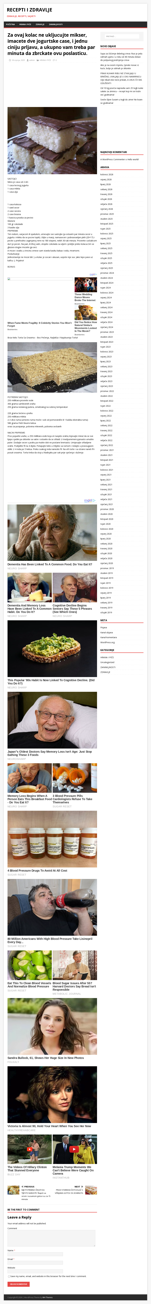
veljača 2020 (106, 558)
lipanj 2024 (105, 302)
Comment (12, 1228)
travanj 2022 (106, 430)
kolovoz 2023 (106, 351)
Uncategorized (107, 662)
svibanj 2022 (106, 425)
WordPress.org (107, 642)
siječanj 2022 (106, 445)
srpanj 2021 (106, 474)
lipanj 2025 (105, 243)
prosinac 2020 (107, 509)
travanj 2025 (106, 253)
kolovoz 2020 (106, 528)
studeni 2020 (106, 514)
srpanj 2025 (106, 238)
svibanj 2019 (106, 602)
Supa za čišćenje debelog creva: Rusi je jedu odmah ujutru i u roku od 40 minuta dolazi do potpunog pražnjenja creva (121, 57)
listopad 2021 (106, 459)
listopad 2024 (106, 282)
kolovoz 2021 (106, 469)
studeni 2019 (106, 573)
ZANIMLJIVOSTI (56, 24)
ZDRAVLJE (40, 24)
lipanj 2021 (105, 479)
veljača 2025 (106, 263)
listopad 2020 (106, 519)
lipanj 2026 (105, 184)
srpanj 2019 (106, 592)
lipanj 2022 (105, 420)
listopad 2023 (106, 341)
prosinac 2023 (107, 332)
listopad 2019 (106, 578)
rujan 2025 (105, 228)
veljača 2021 (106, 499)
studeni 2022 (106, 396)
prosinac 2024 (107, 272)
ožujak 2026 (106, 199)
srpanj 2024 (106, 297)
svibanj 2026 (106, 189)
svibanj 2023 (106, 366)
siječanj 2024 (106, 327)
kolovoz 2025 (106, 233)
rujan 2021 (105, 464)
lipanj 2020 (105, 538)
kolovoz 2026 (106, 174)
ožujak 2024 (106, 317)
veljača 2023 (106, 381)
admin (32, 60)
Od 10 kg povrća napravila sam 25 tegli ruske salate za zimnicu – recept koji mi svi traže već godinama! (121, 91)
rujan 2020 (105, 523)
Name (11, 1250)
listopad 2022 (106, 400)
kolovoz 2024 (106, 292)
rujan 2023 (105, 346)
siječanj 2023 (106, 386)
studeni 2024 (106, 277)
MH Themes (47, 1297)
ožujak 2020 (106, 553)
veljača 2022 (106, 440)
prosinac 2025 (107, 214)
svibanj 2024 (106, 307)
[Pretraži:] (122, 36)
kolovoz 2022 (106, 410)
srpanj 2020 (106, 533)
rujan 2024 (105, 287)
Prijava (103, 627)
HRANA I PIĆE (25, 24)
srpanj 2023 (106, 356)
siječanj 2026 (106, 209)
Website (11, 1267)
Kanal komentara (108, 637)
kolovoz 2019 (106, 587)
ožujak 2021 (106, 494)
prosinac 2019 (107, 568)
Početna (10, 24)
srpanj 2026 (106, 179)
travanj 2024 (106, 312)
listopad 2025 (106, 223)
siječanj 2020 (106, 563)
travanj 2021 (106, 489)
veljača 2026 (106, 204)
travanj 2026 (106, 194)
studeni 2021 (106, 455)
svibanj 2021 (106, 484)
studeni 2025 (106, 218)
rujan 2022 (105, 405)
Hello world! (133, 159)
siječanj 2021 (106, 504)
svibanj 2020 (106, 543)
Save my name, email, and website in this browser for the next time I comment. (48, 1276)
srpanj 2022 (106, 415)
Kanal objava (106, 632)
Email (10, 1259)
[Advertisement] (30, 84)
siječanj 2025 (106, 268)
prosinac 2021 (107, 450)
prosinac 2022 (107, 391)
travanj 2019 (106, 607)
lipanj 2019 (105, 597)
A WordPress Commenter (112, 159)
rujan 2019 (105, 583)
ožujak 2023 (106, 376)
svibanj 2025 (106, 248)
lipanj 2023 (105, 361)
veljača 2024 (106, 322)
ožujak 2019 (106, 612)
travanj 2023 (106, 371)
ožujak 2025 (106, 258)
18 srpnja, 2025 (18, 60)
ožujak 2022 (106, 435)
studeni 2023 (106, 336)
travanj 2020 (106, 548)
